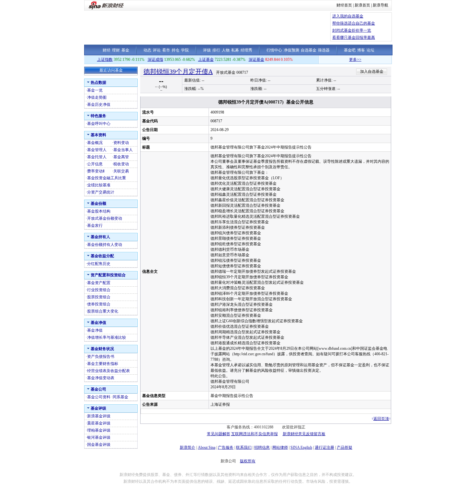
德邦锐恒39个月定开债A (178, 71)
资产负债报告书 (100, 356)
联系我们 (244, 447)
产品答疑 (344, 447)
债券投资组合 (98, 304)
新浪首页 (362, 5)
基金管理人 (97, 150)
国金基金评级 (98, 444)
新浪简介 (187, 447)
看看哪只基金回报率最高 (353, 37)
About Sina (206, 447)
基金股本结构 (98, 211)
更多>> (348, 59)
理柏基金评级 (98, 430)
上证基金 (206, 59)
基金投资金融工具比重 (106, 178)
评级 (207, 50)
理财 (116, 50)
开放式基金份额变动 (104, 218)
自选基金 (308, 50)
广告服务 (225, 447)
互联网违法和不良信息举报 (254, 434)
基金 (125, 50)
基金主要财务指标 (102, 363)
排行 (216, 50)
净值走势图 (97, 97)
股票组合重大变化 (102, 311)
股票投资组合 (98, 297)
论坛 (370, 50)
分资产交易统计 (100, 192)
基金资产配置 (98, 283)
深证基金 (256, 59)
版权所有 (247, 461)
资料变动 (121, 142)
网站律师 (280, 447)
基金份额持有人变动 (104, 244)
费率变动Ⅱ (96, 171)
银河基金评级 (98, 437)
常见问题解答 (218, 434)
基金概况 (95, 142)
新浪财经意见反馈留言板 (304, 434)
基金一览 (95, 90)
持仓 (175, 50)
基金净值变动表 (100, 378)
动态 (147, 50)
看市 (166, 50)
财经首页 (344, 5)
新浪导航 (380, 5)
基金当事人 (123, 150)
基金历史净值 (98, 104)
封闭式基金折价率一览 (351, 30)
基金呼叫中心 (98, 123)
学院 (185, 50)
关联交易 (121, 171)
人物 (226, 50)
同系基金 (120, 397)
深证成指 (155, 59)
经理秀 (246, 50)
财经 (106, 50)
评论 (157, 50)
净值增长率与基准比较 (106, 337)
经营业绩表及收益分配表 (108, 371)
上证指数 (105, 59)
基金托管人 (97, 157)
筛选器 (324, 50)
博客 (361, 50)
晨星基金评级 (98, 423)
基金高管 (121, 157)
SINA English (301, 447)
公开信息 (95, 164)
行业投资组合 (98, 290)
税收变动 (121, 164)
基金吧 (350, 50)
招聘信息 (262, 447)
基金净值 (95, 330)
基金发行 (95, 225)
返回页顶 (381, 418)
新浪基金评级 (98, 416)
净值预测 (291, 50)
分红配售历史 (98, 263)
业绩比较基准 (98, 185)
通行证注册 (324, 447)
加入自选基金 (371, 71)
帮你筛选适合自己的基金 (353, 23)
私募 (235, 50)
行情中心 (274, 50)
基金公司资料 (98, 397)
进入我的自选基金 (347, 16)
